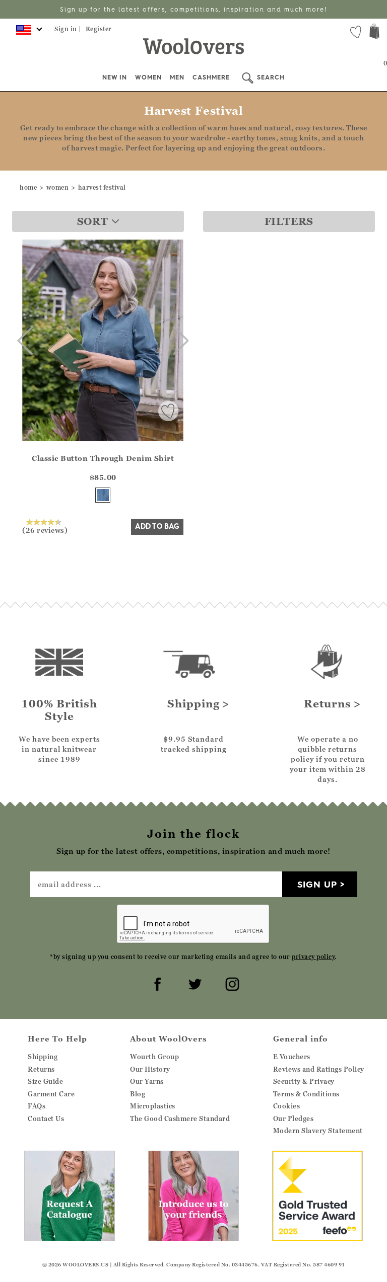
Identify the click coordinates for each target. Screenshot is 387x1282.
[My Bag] (374, 32)
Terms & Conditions (306, 1094)
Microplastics (152, 1106)
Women (148, 77)
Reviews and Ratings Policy (318, 1069)
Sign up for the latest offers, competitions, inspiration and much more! (193, 9)
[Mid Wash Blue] (103, 495)
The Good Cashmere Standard (180, 1118)
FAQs (36, 1106)
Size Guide (45, 1081)
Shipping (42, 1057)
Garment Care (51, 1094)
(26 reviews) (45, 530)
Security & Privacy (304, 1081)
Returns (41, 1069)
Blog (137, 1094)
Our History (150, 1069)
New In (114, 77)
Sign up (317, 884)
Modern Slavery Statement (318, 1131)
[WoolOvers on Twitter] (193, 983)
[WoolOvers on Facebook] (156, 983)
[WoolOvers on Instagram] (231, 983)
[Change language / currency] (27, 32)
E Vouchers (291, 1057)
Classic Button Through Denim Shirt (103, 458)
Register (99, 29)
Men (177, 77)
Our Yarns (147, 1081)
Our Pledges (293, 1118)
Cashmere (211, 77)
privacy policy (313, 956)
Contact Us (46, 1118)
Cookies (286, 1106)
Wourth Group (154, 1057)
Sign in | (68, 29)
